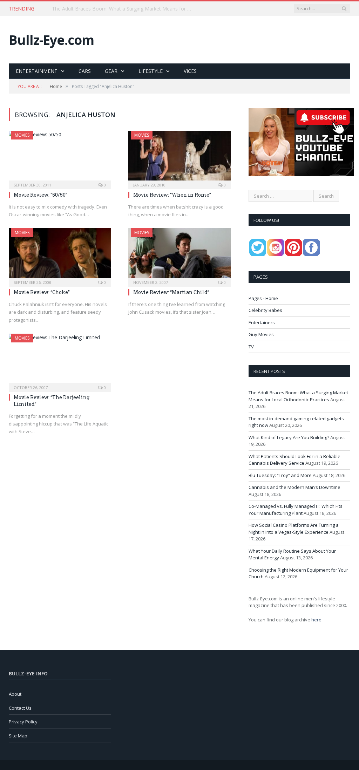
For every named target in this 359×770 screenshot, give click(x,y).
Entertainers (262, 322)
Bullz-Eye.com (51, 40)
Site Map (18, 735)
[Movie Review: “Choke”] (60, 255)
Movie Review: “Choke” (42, 292)
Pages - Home (263, 298)
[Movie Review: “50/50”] (60, 158)
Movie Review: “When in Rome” (172, 194)
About (15, 694)
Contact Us (20, 708)
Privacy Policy (23, 721)
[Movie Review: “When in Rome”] (179, 158)
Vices (190, 71)
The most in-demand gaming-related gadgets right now (115, 9)
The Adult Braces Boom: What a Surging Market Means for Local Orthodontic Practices (298, 396)
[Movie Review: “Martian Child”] (179, 255)
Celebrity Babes (265, 310)
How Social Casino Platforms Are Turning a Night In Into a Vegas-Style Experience (294, 528)
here (316, 619)
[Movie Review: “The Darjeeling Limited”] (60, 361)
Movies (22, 135)
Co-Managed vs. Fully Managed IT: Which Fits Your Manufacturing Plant (296, 509)
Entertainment (36, 71)
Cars (85, 71)
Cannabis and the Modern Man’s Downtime (294, 487)
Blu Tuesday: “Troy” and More (280, 475)
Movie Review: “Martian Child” (171, 292)
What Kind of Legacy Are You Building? (289, 437)
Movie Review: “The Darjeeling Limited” (51, 400)
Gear (111, 71)
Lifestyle (150, 71)
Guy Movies (261, 334)
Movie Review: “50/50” (40, 194)
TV (251, 346)
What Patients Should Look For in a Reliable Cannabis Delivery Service (294, 459)
